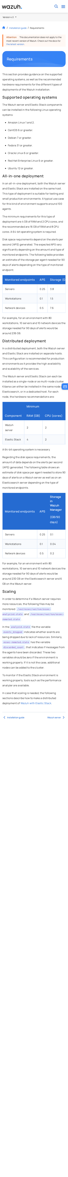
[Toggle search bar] (56, 6)
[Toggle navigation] (63, 6)
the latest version (15, 44)
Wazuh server (54, 717)
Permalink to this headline (34, 59)
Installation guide (18, 27)
